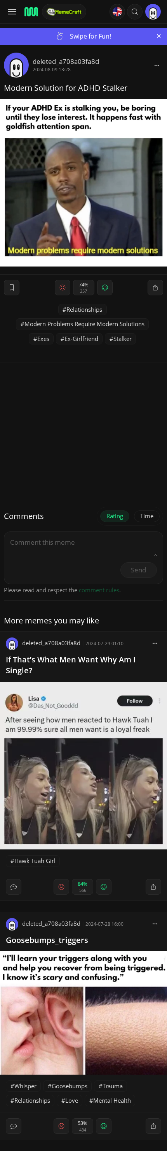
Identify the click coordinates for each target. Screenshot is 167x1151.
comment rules (99, 590)
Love (71, 1100)
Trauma (113, 1086)
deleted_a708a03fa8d (66, 61)
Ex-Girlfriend (81, 338)
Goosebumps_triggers (47, 940)
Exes (43, 338)
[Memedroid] (30, 11)
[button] (135, 11)
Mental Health (112, 1100)
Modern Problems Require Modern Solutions (84, 324)
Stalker (122, 338)
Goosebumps (69, 1086)
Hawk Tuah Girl (35, 861)
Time (146, 516)
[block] (157, 65)
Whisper (25, 1086)
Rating (114, 516)
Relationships (84, 309)
